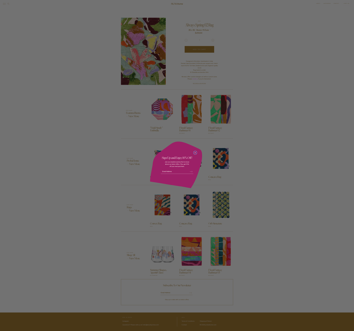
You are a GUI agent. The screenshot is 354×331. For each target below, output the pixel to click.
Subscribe (191, 171)
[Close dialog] (195, 152)
